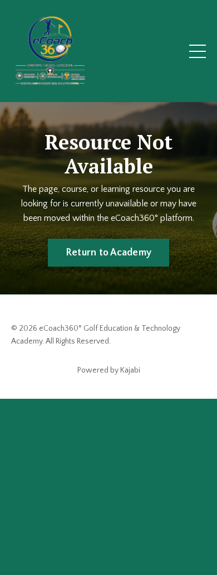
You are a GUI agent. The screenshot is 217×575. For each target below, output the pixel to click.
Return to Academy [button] (108, 252)
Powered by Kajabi (108, 370)
